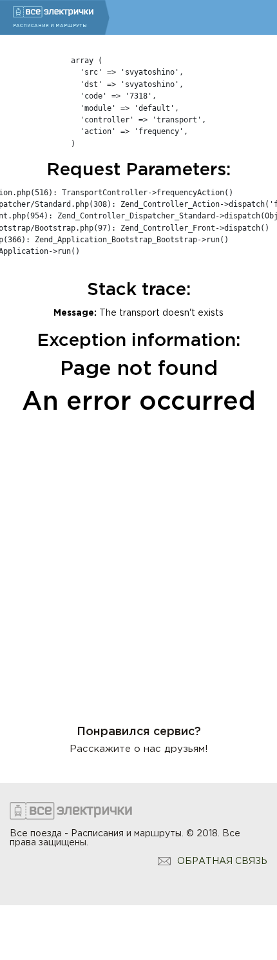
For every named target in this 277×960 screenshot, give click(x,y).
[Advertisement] (138, 561)
